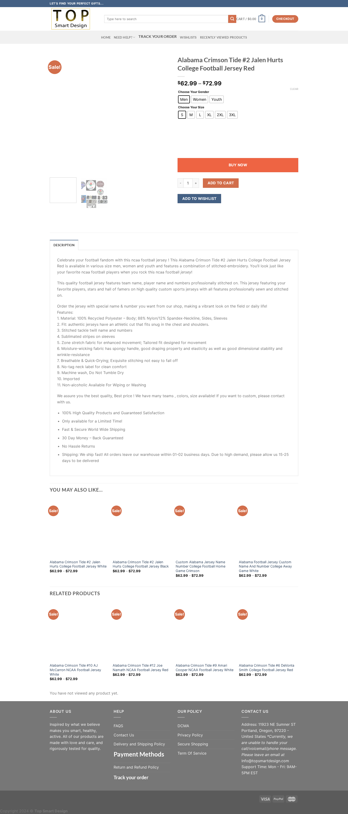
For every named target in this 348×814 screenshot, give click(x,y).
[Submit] (232, 19)
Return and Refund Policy (136, 767)
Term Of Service (192, 753)
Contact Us (124, 735)
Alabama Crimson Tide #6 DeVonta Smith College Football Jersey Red (266, 667)
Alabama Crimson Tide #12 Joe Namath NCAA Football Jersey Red (140, 667)
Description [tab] (64, 245)
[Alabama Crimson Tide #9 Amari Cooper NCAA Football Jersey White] (205, 631)
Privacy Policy (190, 735)
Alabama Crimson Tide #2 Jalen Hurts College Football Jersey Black (141, 564)
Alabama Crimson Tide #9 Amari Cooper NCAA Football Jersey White (204, 667)
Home (106, 37)
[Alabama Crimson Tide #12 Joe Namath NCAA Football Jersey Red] (142, 631)
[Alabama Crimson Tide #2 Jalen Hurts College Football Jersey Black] (142, 527)
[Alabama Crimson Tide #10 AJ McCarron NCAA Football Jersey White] (79, 631)
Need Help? (123, 37)
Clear (294, 89)
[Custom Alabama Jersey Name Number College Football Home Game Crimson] (205, 527)
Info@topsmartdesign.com (265, 760)
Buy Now (238, 165)
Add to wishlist (199, 198)
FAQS (118, 725)
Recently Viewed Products (223, 37)
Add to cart (221, 183)
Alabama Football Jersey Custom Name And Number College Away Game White (265, 566)
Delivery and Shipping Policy (139, 744)
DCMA (183, 725)
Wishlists (188, 37)
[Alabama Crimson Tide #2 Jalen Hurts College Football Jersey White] (79, 527)
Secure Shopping (193, 744)
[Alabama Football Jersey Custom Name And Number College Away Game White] (268, 527)
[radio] (183, 99)
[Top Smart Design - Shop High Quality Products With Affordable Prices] (73, 19)
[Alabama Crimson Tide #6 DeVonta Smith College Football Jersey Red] (268, 631)
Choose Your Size (191, 107)
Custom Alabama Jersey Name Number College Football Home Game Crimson (200, 566)
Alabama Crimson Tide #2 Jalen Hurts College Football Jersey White (78, 564)
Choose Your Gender (193, 92)
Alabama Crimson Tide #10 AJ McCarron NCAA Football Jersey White (75, 669)
